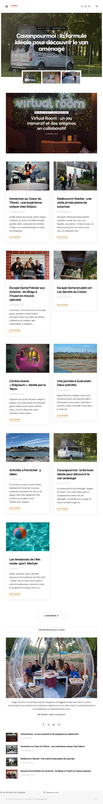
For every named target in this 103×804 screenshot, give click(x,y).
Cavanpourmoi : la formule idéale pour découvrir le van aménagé (51, 42)
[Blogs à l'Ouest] (14, 6)
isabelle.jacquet (52, 56)
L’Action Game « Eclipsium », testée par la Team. (27, 385)
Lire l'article (14, 237)
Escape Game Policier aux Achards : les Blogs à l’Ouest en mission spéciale (56, 771)
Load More (50, 615)
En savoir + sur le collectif (51, 714)
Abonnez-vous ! (52, 792)
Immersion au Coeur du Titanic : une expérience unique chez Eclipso (25, 202)
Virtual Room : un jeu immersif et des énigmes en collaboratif (51, 123)
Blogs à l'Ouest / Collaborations (51, 28)
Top (95, 799)
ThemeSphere (41, 799)
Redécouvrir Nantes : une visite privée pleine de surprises (74, 202)
